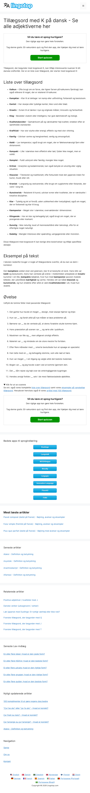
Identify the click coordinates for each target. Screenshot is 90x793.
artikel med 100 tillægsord (59, 390)
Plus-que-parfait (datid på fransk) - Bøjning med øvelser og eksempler (37, 531)
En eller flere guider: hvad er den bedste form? (26, 681)
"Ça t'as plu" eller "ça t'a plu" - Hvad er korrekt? (26, 708)
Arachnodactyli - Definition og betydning (23, 568)
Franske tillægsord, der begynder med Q (23, 617)
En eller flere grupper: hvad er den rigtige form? (26, 674)
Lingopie (45, 476)
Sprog (6, 747)
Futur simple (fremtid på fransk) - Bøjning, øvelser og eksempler (33, 524)
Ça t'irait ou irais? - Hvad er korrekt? (21, 715)
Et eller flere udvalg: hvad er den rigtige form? (25, 668)
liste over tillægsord (41, 387)
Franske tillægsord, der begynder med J (22, 623)
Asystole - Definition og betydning (20, 561)
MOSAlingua (45, 461)
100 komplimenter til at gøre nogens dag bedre (26, 701)
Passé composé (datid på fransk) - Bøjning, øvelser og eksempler (34, 517)
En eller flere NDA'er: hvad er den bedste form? (26, 661)
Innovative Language (45, 483)
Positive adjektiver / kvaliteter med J (21, 600)
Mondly (45, 469)
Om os (7, 754)
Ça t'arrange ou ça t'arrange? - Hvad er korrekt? (26, 722)
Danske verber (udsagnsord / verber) (21, 606)
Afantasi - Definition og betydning (19, 575)
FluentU (45, 490)
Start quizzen (45, 57)
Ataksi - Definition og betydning (18, 554)
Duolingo (45, 447)
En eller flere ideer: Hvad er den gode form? (24, 654)
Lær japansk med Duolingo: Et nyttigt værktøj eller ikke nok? (32, 612)
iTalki (45, 498)
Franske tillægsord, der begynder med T (23, 629)
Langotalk (45, 454)
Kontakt (7, 761)
